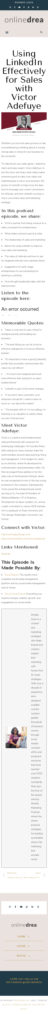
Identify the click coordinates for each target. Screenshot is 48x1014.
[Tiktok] (28, 7)
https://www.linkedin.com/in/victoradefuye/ (23, 538)
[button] (7, 32)
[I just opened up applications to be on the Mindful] (6, 989)
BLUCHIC (7, 1005)
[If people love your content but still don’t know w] (24, 989)
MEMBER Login (24, 2)
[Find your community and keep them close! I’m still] (15, 989)
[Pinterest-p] (24, 7)
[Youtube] (19, 7)
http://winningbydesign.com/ (15, 534)
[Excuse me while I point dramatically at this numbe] (33, 989)
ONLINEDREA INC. (22, 1001)
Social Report (11, 574)
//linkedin (5, 553)
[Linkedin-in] (33, 7)
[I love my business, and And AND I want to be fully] (42, 989)
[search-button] (41, 32)
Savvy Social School (15, 593)
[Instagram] (10, 7)
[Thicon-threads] (37, 7)
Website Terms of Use (24, 1005)
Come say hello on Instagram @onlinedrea (24, 980)
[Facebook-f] (15, 7)
